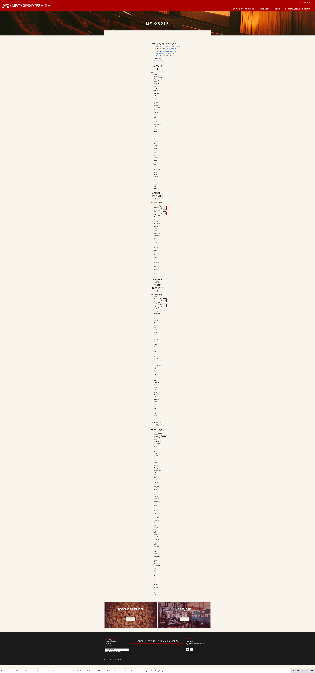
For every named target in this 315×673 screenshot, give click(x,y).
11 (172, 48)
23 (165, 52)
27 (160, 53)
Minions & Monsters (157, 195)
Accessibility (108, 640)
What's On (238, 9)
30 (165, 53)
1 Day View (156, 57)
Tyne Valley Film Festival (112, 638)
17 (171, 50)
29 (163, 53)
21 (166, 52)
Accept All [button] (296, 671)
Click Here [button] (130, 619)
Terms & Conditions (110, 641)
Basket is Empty (303, 2)
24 (156, 53)
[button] (187, 649)
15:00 (164, 300)
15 (167, 50)
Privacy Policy (109, 645)
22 (163, 52)
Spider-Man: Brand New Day (157, 284)
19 (173, 50)
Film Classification (110, 647)
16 (169, 50)
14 (166, 50)
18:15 (164, 78)
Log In (311, 2)
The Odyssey (157, 421)
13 (175, 48)
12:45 (164, 208)
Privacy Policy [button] (159, 671)
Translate (118, 652)
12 (173, 48)
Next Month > (178, 46)
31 (156, 55)
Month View (159, 60)
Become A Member (294, 9)
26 (159, 53)
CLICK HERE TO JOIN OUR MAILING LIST (157, 641)
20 (175, 50)
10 (171, 48)
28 (162, 53)
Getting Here (108, 643)
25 (157, 53)
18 (172, 50)
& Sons (157, 66)
